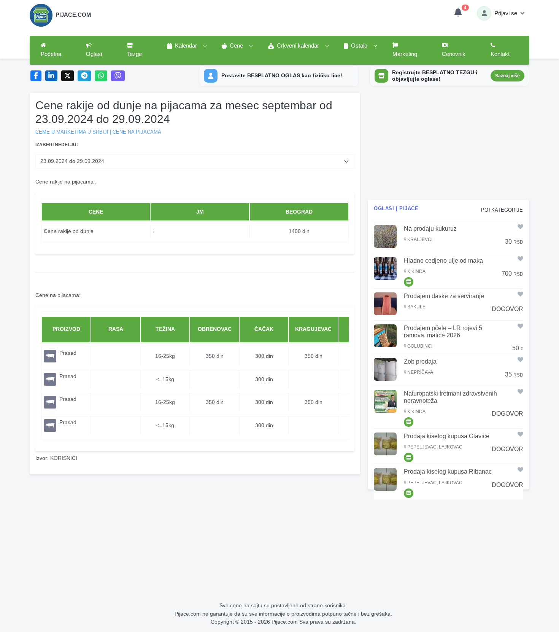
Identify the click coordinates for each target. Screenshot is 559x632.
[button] (186, 46)
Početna (51, 54)
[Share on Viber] (118, 75)
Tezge (134, 54)
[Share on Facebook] (35, 75)
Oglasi (94, 54)
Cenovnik (453, 54)
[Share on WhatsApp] (101, 75)
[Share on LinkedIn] (51, 75)
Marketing (404, 54)
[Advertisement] (448, 146)
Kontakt (500, 54)
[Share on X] (67, 75)
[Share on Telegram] (84, 75)
